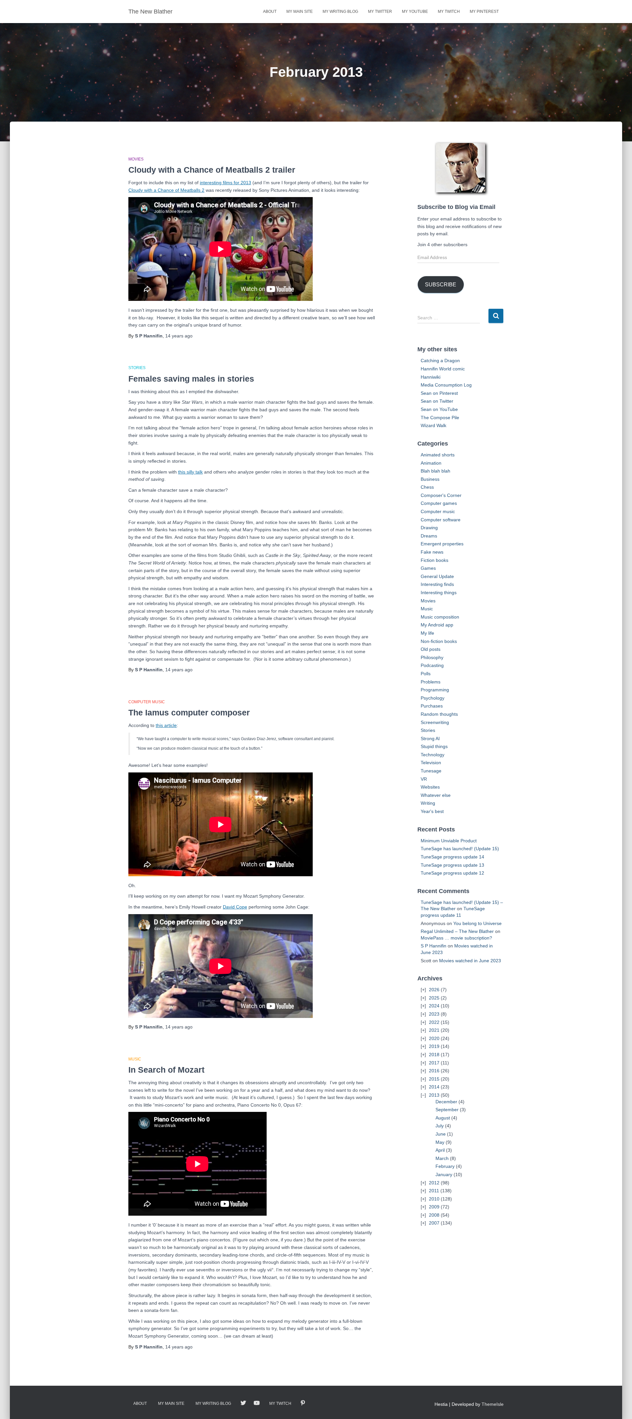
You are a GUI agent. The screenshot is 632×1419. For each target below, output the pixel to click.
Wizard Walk (433, 425)
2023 (434, 1014)
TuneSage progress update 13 (452, 865)
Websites (430, 787)
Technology (432, 754)
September (447, 1109)
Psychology (432, 698)
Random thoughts (439, 714)
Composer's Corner (441, 495)
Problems (430, 681)
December (446, 1101)
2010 (434, 1199)
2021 (434, 1030)
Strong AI (430, 738)
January (443, 1174)
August (442, 1117)
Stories (136, 367)
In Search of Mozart (166, 1069)
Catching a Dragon (440, 360)
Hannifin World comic (443, 368)
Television (431, 762)
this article (166, 725)
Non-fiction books (439, 641)
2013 (434, 1095)
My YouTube (415, 11)
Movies (136, 159)
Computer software (441, 519)
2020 (434, 1038)
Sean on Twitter (437, 401)
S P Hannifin (433, 945)
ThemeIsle (493, 1404)
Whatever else (436, 795)
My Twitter (380, 11)
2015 (434, 1079)
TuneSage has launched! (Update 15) (460, 848)
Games (428, 568)
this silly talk (190, 472)
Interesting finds (437, 584)
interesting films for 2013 (225, 182)
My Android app (437, 624)
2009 (434, 1206)
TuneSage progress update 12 (452, 873)
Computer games (439, 503)
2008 (434, 1215)
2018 (434, 1054)
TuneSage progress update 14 (452, 856)
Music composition (440, 617)
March (442, 1158)
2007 (434, 1223)
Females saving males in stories (191, 378)
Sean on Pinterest (439, 393)
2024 (434, 1005)
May (439, 1142)
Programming (435, 689)
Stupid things (434, 746)
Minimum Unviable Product (449, 840)
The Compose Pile (440, 417)
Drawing (429, 527)
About (269, 11)
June (440, 1134)
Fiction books (434, 560)
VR (424, 779)
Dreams (429, 535)
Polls (426, 673)
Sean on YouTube (439, 409)
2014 (434, 1086)
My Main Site (299, 11)
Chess (427, 487)
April (440, 1150)
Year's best (432, 811)
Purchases (432, 706)
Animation (431, 463)
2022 (434, 1022)
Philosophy (432, 657)
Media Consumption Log (446, 385)
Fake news (432, 552)
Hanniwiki (430, 377)
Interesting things (439, 592)
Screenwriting (435, 722)
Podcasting (432, 665)
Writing (428, 803)
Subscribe (440, 284)
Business (430, 479)
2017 (434, 1062)
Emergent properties (442, 543)
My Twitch (449, 11)
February (445, 1166)
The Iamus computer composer (189, 712)
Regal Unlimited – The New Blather (457, 931)
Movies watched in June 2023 (470, 960)
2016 (434, 1070)
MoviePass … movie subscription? (456, 938)
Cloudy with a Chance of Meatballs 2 (166, 190)
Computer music (146, 702)
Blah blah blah (435, 471)
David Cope (235, 907)
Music (134, 1059)
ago (179, 335)
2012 (434, 1182)
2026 (434, 989)
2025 (434, 997)
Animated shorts (438, 454)
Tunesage (431, 770)
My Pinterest (484, 11)
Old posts (430, 649)
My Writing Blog (340, 11)
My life (427, 633)
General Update (437, 576)
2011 (434, 1190)
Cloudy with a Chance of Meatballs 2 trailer (211, 169)
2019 (434, 1046)
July (439, 1125)
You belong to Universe (477, 923)
